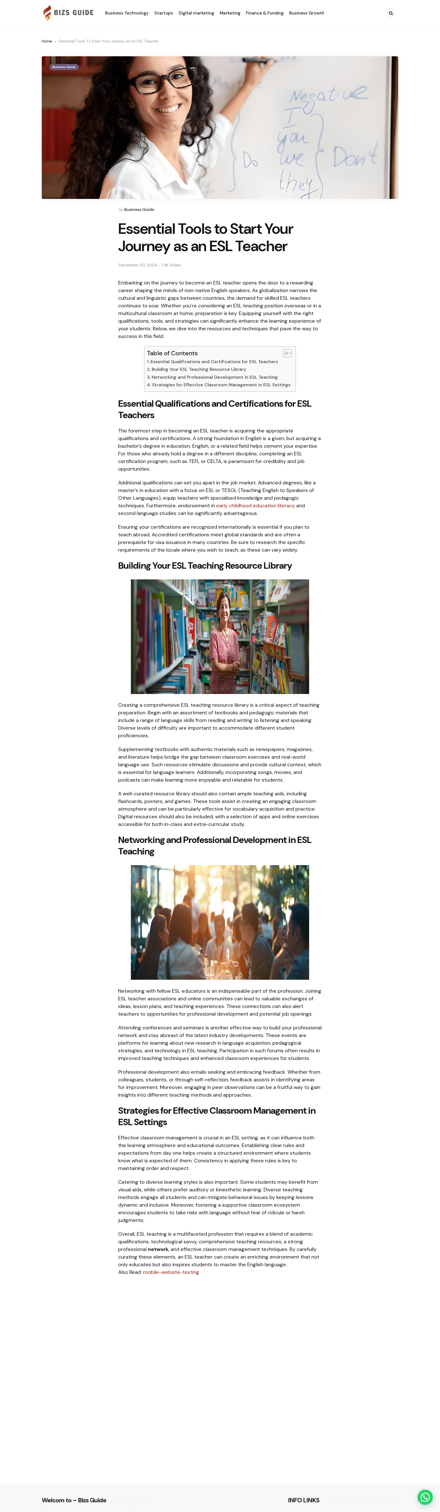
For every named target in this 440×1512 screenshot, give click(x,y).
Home (47, 41)
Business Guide (64, 67)
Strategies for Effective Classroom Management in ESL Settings (221, 385)
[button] (425, 1497)
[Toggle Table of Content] (285, 353)
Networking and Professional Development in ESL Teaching (215, 377)
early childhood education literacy (255, 505)
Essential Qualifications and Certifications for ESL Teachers (214, 362)
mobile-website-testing (171, 1272)
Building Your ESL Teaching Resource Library (199, 369)
